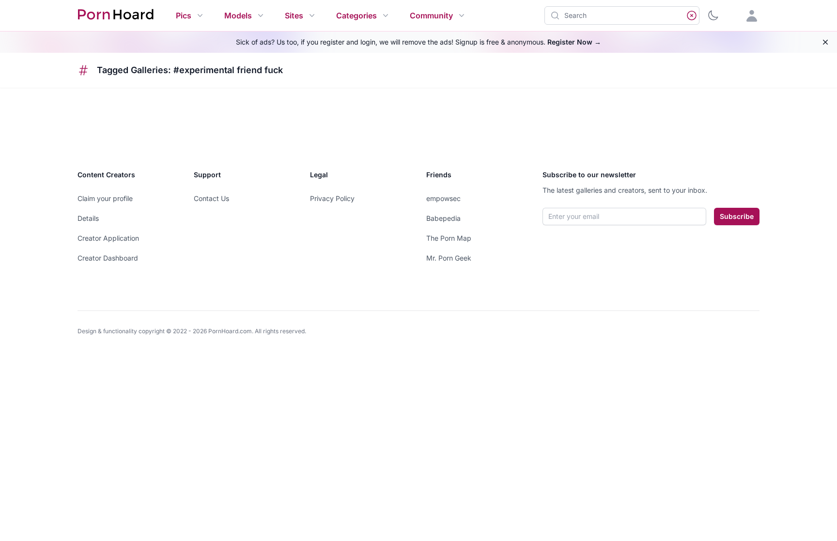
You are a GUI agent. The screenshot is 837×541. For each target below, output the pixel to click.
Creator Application (108, 238)
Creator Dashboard (108, 258)
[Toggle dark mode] (713, 15)
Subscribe (737, 216)
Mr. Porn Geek (448, 258)
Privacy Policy (332, 198)
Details (88, 218)
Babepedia (443, 218)
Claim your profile (105, 198)
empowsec (443, 198)
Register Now (574, 42)
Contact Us (211, 198)
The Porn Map (448, 238)
